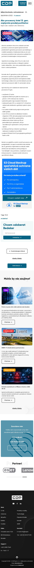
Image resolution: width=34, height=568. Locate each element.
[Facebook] (17, 504)
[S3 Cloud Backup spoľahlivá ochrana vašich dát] (17, 183)
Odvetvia (3, 514)
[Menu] (30, 3)
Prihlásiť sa (16, 237)
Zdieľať (5, 219)
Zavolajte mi (16, 448)
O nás (2, 510)
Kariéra (3, 520)
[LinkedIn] (21, 504)
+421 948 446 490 (17, 442)
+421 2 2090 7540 (6, 547)
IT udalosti (17, 15)
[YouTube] (13, 504)
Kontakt (19, 520)
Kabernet (21, 565)
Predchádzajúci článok (18, 251)
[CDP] (7, 3)
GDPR (18, 524)
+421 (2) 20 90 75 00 (25, 535)
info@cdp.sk (17, 437)
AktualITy (3, 517)
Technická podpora (23, 3)
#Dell (6, 215)
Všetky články (17, 258)
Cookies (3, 524)
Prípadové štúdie (22, 517)
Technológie (20, 514)
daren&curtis (18, 563)
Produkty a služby (22, 510)
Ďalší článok (16, 265)
